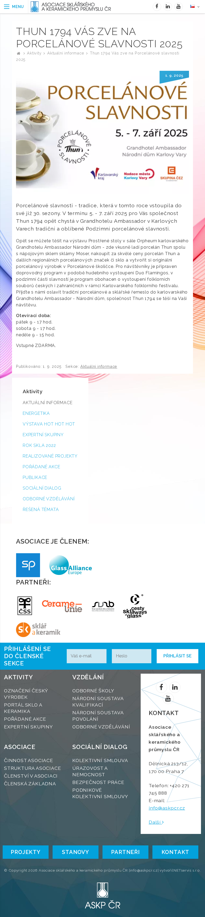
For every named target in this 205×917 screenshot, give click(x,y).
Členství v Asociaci (31, 776)
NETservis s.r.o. (187, 870)
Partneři (125, 852)
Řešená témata (41, 509)
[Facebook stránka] (157, 6)
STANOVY (75, 852)
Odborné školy (93, 690)
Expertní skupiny (43, 434)
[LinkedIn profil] (168, 6)
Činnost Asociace (28, 760)
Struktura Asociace (32, 768)
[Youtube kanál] (178, 6)
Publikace (35, 477)
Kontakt (175, 852)
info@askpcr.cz (167, 808)
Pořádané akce (41, 466)
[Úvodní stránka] (72, 6)
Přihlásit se (177, 655)
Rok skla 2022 (39, 445)
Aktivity (34, 53)
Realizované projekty (50, 456)
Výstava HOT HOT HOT (49, 424)
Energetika (36, 413)
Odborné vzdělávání (48, 498)
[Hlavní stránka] (18, 53)
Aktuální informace (65, 53)
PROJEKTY (25, 852)
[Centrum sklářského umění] (135, 606)
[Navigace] (14, 6)
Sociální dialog (42, 488)
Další (155, 822)
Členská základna (30, 783)
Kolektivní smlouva (100, 760)
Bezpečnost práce (98, 782)
